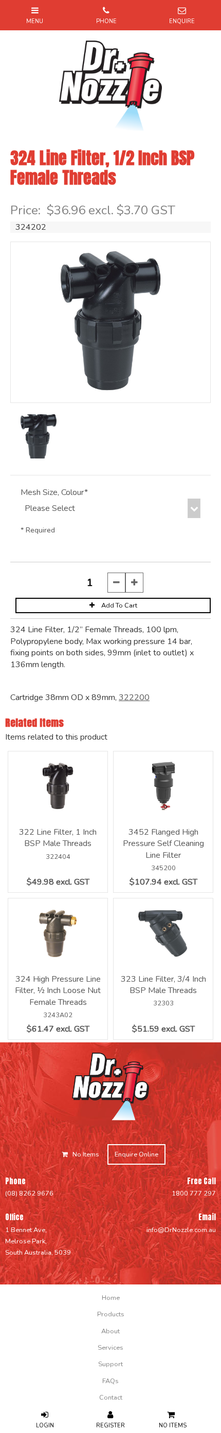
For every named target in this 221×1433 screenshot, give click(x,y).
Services (110, 1347)
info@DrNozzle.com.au (181, 1230)
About (110, 1331)
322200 (134, 697)
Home (111, 1297)
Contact (110, 1397)
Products (110, 1314)
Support (110, 1364)
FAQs (110, 1381)
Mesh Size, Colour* (54, 492)
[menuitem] (110, 1298)
